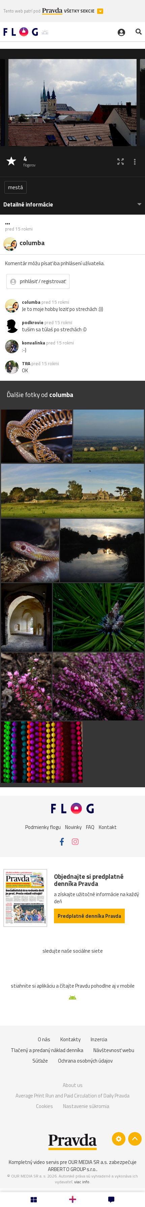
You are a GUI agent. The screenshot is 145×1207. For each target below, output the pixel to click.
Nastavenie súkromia (86, 1106)
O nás (44, 1039)
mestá (15, 187)
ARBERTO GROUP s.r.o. (72, 1169)
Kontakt (108, 827)
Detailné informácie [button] (28, 204)
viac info (81, 1182)
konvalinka (33, 342)
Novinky (73, 827)
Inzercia (99, 1039)
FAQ (90, 827)
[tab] (72, 201)
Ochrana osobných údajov (85, 1060)
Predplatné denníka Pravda (89, 916)
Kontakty (70, 1039)
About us (73, 1085)
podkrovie (33, 322)
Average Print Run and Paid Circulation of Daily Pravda (72, 1095)
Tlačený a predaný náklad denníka (47, 1050)
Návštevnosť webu (113, 1050)
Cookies (44, 1106)
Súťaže (40, 1060)
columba (31, 302)
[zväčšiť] (120, 161)
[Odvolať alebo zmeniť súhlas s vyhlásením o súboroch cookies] (118, 1139)
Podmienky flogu (43, 827)
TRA (26, 363)
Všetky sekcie (79, 11)
